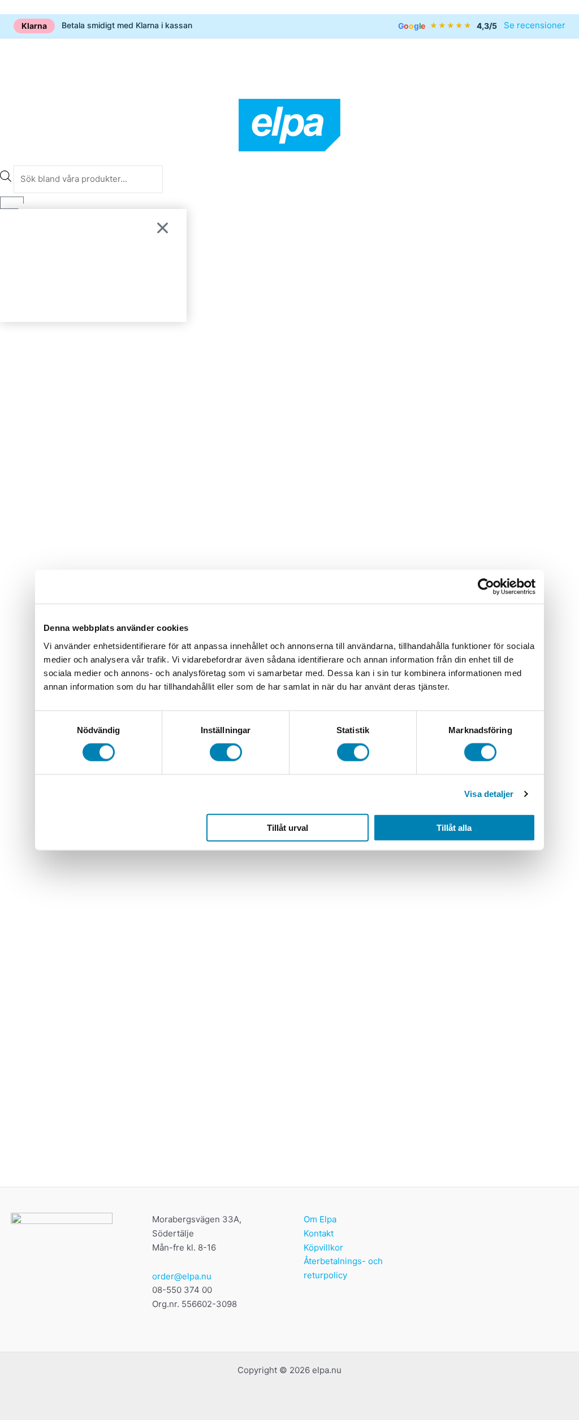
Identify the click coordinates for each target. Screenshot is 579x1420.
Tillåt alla (454, 827)
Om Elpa (320, 1219)
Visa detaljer (488, 794)
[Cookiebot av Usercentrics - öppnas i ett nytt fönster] (486, 586)
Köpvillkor (323, 1247)
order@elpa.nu (181, 1276)
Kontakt (319, 1233)
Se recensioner (534, 25)
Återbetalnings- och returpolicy (343, 1268)
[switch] (226, 752)
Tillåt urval (287, 827)
